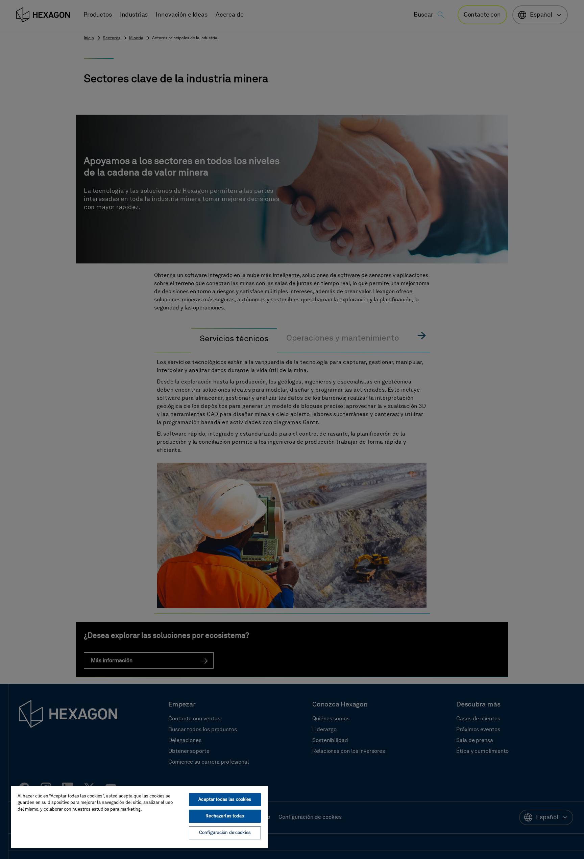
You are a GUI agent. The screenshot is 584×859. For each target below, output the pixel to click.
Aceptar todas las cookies (224, 799)
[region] (139, 816)
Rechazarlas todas (224, 816)
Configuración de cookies (225, 833)
